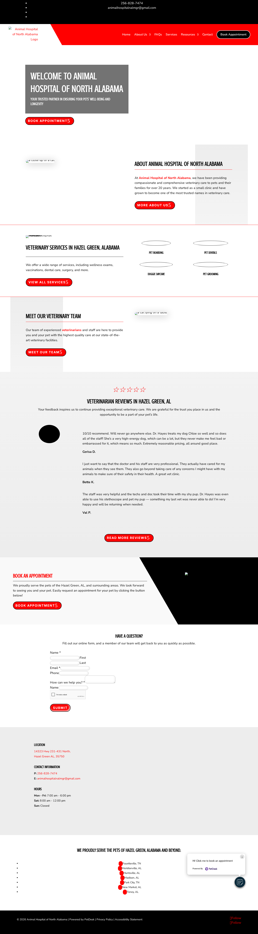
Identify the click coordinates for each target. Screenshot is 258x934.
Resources (188, 34)
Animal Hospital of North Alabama (165, 178)
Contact (207, 34)
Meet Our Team (43, 352)
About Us (140, 34)
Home (126, 34)
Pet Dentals (210, 252)
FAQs (158, 34)
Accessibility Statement (128, 919)
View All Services (47, 282)
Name (55, 653)
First (83, 658)
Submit (60, 708)
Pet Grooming (210, 274)
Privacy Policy (105, 919)
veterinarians (71, 330)
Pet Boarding (156, 252)
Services (171, 34)
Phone (54, 673)
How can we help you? (67, 682)
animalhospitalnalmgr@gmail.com (58, 778)
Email (55, 668)
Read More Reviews (127, 538)
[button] (240, 882)
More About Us (152, 205)
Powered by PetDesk (81, 919)
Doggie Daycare (156, 274)
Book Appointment (233, 34)
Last (83, 663)
